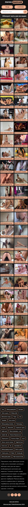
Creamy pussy (5, 453)
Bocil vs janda (18, 449)
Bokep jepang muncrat (7, 449)
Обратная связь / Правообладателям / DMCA (14, 504)
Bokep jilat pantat (6, 456)
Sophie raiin (4, 435)
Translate (4, 420)
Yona (3, 409)
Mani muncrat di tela (18, 456)
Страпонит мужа (20, 427)
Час (10, 446)
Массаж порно (14, 502)
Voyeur (3, 427)
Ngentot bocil (19, 442)
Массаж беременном (15, 435)
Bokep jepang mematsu (8, 424)
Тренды (7, 7)
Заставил (20, 409)
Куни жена (12, 420)
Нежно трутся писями (7, 442)
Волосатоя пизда (6, 416)
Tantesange (19, 424)
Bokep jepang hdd (11, 409)
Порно (13, 2)
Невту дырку (5, 413)
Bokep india (14, 413)
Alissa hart (10, 427)
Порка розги (5, 438)
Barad (12, 453)
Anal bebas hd (17, 446)
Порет (15, 416)
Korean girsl (20, 453)
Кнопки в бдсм (15, 438)
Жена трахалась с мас (15, 431)
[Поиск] (25, 11)
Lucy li (23, 438)
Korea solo (4, 446)
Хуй (20, 416)
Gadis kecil (4, 431)
